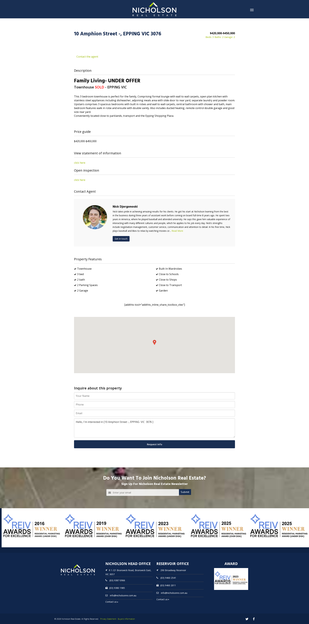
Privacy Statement (108, 619)
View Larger (9, 547)
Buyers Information (126, 619)
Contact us (111, 601)
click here (79, 162)
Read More (177, 230)
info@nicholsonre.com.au (123, 595)
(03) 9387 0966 (117, 580)
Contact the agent (87, 56)
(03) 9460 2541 (168, 577)
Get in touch (121, 238)
